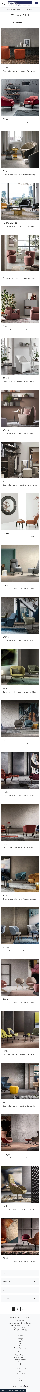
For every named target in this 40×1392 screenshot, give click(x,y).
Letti (20, 1378)
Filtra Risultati (18, 22)
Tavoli (20, 1362)
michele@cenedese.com (21, 1325)
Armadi (20, 1376)
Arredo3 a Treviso (20, 1348)
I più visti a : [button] (8, 1298)
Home (8, 10)
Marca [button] (5, 1273)
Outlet (20, 1345)
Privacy (3, 1391)
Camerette (20, 1380)
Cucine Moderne (20, 1357)
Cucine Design (20, 1355)
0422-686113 (21, 1327)
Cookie (9, 1391)
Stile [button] (4, 1290)
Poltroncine (30, 10)
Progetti (20, 1341)
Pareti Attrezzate (20, 1373)
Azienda (20, 1336)
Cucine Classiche (20, 1359)
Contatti (20, 1343)
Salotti (20, 1371)
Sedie (20, 1364)
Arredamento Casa (18, 10)
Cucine (20, 1352)
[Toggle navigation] (36, 3)
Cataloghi (20, 1339)
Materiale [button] (6, 1281)
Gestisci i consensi (20, 1391)
